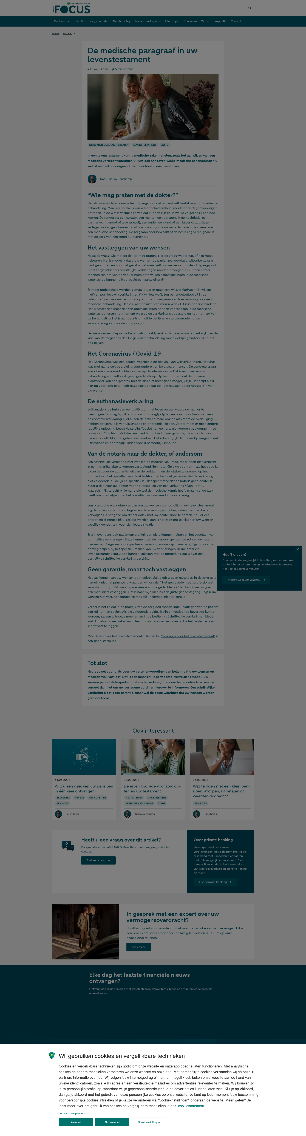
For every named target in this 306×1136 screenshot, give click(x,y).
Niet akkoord (112, 1122)
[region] (153, 1090)
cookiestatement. (191, 1105)
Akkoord (76, 1122)
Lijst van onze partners (72, 1113)
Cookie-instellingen (149, 1122)
